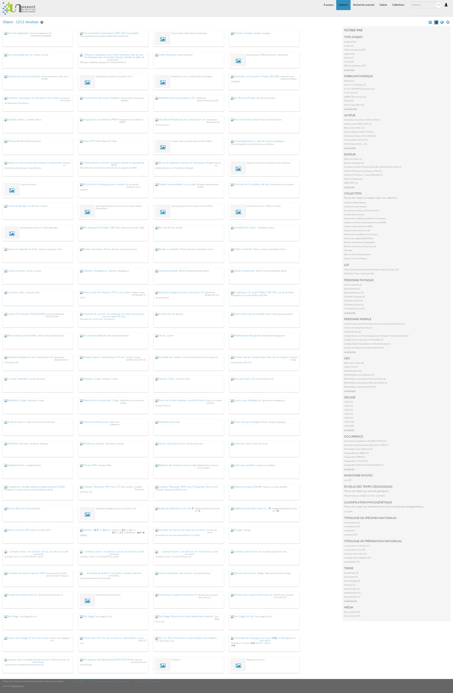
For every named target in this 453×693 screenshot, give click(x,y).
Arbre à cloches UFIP (40, 530)
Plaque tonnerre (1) (255, 660)
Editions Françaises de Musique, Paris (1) (363, 171)
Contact (138, 681)
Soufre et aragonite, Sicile (50, 249)
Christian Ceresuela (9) (354, 297)
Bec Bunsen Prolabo (266, 98)
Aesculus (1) (349, 585)
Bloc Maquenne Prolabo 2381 (130, 228)
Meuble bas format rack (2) (108, 595)
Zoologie (348, 250)
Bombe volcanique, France (124, 249)
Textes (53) (349, 62)
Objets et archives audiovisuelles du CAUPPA (365, 222)
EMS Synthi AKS (33, 141)
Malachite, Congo (36, 400)
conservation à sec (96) (354, 550)
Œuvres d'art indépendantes (357, 254)
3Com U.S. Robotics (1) (355, 85)
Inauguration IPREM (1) (355, 457)
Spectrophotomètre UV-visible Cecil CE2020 (192, 206)
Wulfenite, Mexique (39, 444)
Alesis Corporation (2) (354, 105)
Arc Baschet (177, 314)
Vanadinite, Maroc (266, 228)
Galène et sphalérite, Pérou (273, 249)
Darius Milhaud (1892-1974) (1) (359, 132)
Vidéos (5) (348, 46)
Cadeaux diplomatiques (355, 202)
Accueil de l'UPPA (76, 681)
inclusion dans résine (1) (355, 554)
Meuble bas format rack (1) (50, 595)
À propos (329, 5)
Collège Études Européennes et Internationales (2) (367, 344)
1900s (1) (348, 402)
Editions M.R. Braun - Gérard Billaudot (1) (363, 175)
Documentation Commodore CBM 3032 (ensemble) (104, 36)
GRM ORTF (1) (351, 183)
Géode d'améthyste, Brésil (275, 271)
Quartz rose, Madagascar (273, 400)
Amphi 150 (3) (350, 367)
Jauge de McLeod (28, 184)
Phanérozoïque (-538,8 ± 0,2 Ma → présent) (364, 496)
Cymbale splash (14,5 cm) (274, 552)
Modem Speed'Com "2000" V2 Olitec (264, 206)
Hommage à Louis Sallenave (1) (358, 449)
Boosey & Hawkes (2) (354, 163)
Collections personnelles (355, 207)
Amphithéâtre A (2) (353, 371)
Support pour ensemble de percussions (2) (23, 665)
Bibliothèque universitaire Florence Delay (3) (364, 379)
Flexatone (175, 660)
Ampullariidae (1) (352, 597)
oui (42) (347, 480)
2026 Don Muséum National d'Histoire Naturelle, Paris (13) (371, 270)
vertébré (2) (349, 531)
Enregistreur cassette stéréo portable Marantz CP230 (28, 490)
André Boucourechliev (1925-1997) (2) (362, 120)
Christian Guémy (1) (353, 301)
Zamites (44, 206)
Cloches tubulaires (202, 573)
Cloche (170, 336)
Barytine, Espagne (262, 33)
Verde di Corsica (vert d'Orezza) (40, 422)
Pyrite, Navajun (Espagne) (274, 422)
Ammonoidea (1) (352, 589)
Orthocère (114, 422)
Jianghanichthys (33, 465)
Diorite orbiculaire (195, 444)
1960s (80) (349, 426)
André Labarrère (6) (353, 285)
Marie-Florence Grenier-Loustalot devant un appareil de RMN (108, 168)
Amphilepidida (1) (352, 593)
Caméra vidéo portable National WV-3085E (191, 141)
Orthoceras (114, 425)
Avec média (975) (352, 612)
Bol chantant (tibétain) (118, 336)
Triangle (247, 530)
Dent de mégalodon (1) (40, 33)
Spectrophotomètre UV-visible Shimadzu (39, 228)
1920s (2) (348, 410)
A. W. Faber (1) (351, 93)
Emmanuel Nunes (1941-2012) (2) (360, 136)
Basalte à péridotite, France (201, 249)
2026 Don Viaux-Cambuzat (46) (359, 273)
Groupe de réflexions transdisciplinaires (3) (364, 348)
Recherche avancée (363, 5)
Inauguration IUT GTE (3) (355, 461)
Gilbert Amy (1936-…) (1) (355, 144)
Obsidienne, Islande (114, 444)
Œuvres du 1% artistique (355, 258)
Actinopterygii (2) (352, 581)
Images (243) (350, 42)
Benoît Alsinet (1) (352, 289)
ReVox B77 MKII (109, 141)
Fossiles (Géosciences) (354, 215)
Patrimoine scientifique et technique (361, 234)
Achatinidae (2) (351, 573)
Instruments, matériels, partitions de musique (365, 218)
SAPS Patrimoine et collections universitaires (109, 681)
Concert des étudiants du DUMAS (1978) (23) (365, 441)
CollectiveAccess (18, 686)
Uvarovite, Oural (260, 444)
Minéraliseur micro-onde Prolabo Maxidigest (191, 76)
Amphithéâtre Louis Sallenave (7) (359, 375)
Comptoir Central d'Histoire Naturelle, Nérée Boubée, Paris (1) (372, 167)
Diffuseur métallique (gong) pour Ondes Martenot (103, 62)
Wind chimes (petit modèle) (51, 336)
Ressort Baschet (33, 508)
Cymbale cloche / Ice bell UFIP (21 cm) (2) (99, 557)
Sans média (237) (352, 616)
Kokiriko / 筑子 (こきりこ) (124, 530)
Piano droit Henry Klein (271, 120)
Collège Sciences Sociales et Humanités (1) (363, 340)
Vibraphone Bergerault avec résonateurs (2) (116, 508)
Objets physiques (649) (355, 50)
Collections (398, 5)
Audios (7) (349, 58)
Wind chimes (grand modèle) (279, 314)
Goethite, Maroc (34, 120)
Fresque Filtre (105, 465)
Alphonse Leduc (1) (353, 159)
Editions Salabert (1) (353, 179)
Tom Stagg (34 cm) (263, 616)
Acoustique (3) (351, 577)
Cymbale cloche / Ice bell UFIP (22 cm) (173, 557)
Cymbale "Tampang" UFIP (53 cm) (171, 490)
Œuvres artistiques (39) (355, 66)
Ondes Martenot (185, 55)
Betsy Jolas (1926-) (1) (354, 128)
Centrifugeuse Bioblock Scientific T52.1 (114, 76)
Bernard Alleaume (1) (354, 293)
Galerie (383, 5)
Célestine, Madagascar (118, 271)
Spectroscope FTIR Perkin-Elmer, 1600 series (267, 55)
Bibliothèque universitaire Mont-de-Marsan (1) (365, 383)
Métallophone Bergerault (273, 336)
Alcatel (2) (348, 101)
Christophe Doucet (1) (354, 309)
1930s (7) (348, 414)
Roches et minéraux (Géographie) (359, 242)
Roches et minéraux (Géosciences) (360, 246)
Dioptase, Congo (110, 379)
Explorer (343, 5)
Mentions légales (153, 681)
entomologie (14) (352, 523)
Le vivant (348, 511)
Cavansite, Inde (32, 292)
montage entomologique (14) (357, 558)
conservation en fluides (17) (357, 546)
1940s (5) (348, 418)
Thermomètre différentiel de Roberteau (189, 33)
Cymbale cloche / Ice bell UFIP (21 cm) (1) (23, 557)
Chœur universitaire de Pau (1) (358, 328)
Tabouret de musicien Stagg (277, 573)
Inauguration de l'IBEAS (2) (356, 453)
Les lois (45, 55)
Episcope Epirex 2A (265, 379)
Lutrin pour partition (266, 465)
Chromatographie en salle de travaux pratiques (252, 144)
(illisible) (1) (349, 81)
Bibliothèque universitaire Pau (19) (360, 387)
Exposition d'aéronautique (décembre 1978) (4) (366, 445)
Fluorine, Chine (183, 379)
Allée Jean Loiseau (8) (354, 363)
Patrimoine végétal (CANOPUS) (358, 238)
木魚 (233, 645)
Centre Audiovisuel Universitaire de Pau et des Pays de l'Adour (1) (374, 324)
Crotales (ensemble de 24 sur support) (199, 357)
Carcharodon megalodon (40, 36)
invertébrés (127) (352, 527)
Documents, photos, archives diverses (361, 210)
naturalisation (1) (352, 562)
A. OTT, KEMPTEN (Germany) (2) (359, 89)
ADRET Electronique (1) (355, 97)
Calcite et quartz (33, 271)
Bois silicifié (176, 228)
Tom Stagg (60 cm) (28, 616)
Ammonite (175, 422)
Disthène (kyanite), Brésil (197, 271)
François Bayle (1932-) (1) (356, 140)
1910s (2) (348, 406)
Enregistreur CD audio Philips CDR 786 (249, 295)
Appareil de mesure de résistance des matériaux (269, 163)
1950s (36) (349, 422)
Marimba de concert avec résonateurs (97, 319)
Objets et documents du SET (357, 230)
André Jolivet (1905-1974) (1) (357, 124)
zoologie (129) (350, 535)
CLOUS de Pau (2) (352, 332)
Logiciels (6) (349, 54)
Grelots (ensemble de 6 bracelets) (95, 578)
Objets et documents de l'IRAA (358, 226)
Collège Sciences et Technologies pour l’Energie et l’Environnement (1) (376, 336)
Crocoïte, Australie (36, 379)
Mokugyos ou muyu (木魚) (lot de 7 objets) (250, 643)
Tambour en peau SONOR (275, 487)
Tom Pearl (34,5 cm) (164, 641)
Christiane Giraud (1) (353, 305)
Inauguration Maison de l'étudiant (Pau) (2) (363, 465)
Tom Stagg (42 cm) (103, 616)
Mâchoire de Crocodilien (282, 184)
